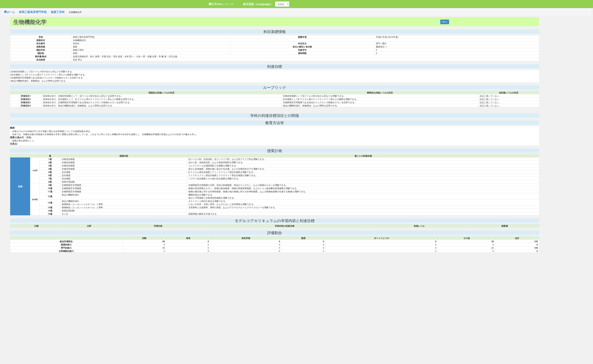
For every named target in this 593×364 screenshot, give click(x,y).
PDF (444, 22)
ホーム (11, 12)
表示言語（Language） (258, 4)
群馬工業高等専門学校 (33, 12)
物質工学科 (58, 12)
